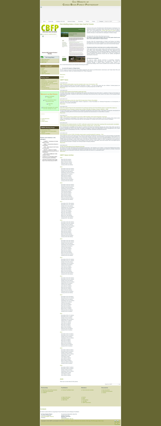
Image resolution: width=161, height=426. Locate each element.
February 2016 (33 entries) (67, 235)
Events (43, 68)
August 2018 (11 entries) (66, 190)
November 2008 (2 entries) (67, 368)
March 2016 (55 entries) (66, 234)
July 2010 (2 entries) (65, 339)
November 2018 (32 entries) (67, 186)
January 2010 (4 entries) (66, 346)
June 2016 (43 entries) (66, 230)
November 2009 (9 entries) (67, 351)
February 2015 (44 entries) (67, 254)
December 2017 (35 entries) (67, 203)
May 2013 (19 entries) (66, 287)
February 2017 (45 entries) (67, 216)
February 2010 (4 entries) (67, 344)
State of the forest (45, 59)
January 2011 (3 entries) (66, 330)
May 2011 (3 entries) (65, 324)
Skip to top (100, 420)
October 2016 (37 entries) (67, 224)
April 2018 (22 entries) (66, 195)
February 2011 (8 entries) (67, 328)
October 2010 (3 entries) (66, 336)
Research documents (107, 391)
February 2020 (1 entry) (66, 163)
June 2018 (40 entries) (66, 192)
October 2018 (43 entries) (67, 187)
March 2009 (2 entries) (66, 360)
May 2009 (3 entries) (66, 359)
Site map (88, 420)
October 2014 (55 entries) (67, 262)
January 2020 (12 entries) (67, 164)
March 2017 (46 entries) (66, 215)
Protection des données (80, 420)
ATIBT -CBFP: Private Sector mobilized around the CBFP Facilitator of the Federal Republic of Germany (83, 116)
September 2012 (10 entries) (67, 300)
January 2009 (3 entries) (66, 363)
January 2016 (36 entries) (67, 236)
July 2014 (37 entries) (66, 266)
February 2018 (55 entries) (67, 198)
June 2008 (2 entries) (66, 375)
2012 (61, 294)
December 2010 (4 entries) (67, 333)
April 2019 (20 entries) (66, 176)
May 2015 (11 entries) (66, 250)
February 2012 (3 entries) (67, 310)
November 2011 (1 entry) (66, 316)
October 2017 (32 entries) (67, 206)
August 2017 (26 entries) (66, 208)
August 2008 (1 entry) (66, 372)
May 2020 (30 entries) (66, 159)
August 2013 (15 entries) (66, 283)
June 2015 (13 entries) (66, 248)
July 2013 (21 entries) (66, 284)
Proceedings (44, 71)
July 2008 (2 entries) (65, 373)
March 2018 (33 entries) (66, 196)
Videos (43, 120)
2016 (61, 220)
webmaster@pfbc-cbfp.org (67, 418)
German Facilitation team (68, 390)
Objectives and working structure (49, 390)
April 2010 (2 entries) (66, 342)
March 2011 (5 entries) (66, 327)
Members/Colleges (71, 21)
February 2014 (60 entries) (67, 272)
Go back (62, 77)
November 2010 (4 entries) (67, 335)
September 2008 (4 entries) (67, 371)
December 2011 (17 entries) (67, 315)
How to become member (88, 390)
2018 (61, 183)
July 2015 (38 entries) (66, 247)
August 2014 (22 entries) (66, 264)
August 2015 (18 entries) (66, 246)
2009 (61, 348)
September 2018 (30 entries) (67, 188)
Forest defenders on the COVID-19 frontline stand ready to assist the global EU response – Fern (81, 134)
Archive (104, 392)
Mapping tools (45, 61)
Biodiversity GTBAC (46, 129)
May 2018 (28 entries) (66, 194)
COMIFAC (44, 392)
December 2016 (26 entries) (67, 222)
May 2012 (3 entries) (66, 306)
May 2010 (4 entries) (66, 340)
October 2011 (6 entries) (66, 318)
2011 (61, 313)
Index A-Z (44, 86)
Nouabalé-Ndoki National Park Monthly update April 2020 (73, 91)
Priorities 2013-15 (46, 85)
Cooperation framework (47, 391)
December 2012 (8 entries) (67, 296)
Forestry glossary (45, 87)
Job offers (44, 72)
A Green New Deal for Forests (109, 30)
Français (101, 21)
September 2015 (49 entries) (67, 244)
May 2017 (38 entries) (66, 212)
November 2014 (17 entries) (67, 260)
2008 (61, 365)
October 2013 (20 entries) (67, 280)
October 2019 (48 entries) (67, 171)
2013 (61, 276)
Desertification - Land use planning (49, 83)
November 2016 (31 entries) (67, 223)
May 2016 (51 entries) (66, 231)
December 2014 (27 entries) (67, 259)
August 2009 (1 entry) (66, 355)
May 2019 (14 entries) (66, 175)
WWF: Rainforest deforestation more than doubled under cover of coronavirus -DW (78, 84)
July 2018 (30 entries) (66, 191)
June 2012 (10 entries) (66, 304)
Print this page (94, 420)
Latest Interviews (45, 118)
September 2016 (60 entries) (67, 226)
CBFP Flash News (46, 73)
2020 (61, 157)
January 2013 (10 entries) (67, 292)
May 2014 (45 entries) (66, 268)
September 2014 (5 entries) (67, 263)
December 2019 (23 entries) (67, 168)
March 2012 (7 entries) (66, 308)
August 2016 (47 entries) (66, 227)
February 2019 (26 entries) (67, 179)
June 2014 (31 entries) (66, 267)
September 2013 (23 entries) (67, 282)
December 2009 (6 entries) (67, 349)
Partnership (50, 21)
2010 (61, 332)
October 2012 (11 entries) (67, 299)
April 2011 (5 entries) (66, 326)
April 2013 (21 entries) (66, 288)
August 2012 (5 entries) (66, 302)
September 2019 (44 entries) (67, 172)
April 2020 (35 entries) (66, 160)
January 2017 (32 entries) (67, 218)
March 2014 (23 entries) (66, 271)
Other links (44, 62)
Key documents (106, 390)
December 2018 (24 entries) (67, 184)
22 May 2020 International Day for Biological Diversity (72, 146)
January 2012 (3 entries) (66, 311)
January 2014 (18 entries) (67, 274)
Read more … (63, 87)
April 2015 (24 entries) (66, 251)
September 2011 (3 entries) (67, 319)
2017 (61, 201)
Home (44, 21)
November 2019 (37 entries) (67, 170)
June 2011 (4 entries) (66, 323)
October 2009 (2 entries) (66, 352)
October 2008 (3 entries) (66, 369)
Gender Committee (46, 133)
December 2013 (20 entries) (67, 278)
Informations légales (69, 420)
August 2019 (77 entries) (66, 174)
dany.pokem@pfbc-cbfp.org (47, 416)
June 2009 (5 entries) (66, 357)
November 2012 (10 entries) (67, 298)
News (43, 69)
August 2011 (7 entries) (66, 320)
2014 (61, 257)
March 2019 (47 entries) (66, 178)
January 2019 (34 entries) (67, 180)
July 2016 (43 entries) (66, 228)
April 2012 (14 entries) (66, 307)
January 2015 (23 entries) (67, 255)
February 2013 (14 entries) (67, 291)
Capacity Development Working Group (50, 89)
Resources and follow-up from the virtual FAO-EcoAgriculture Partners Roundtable (78, 100)
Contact (93, 21)
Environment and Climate (47, 82)
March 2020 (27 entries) (66, 162)
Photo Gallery (45, 121)
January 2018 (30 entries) (67, 199)
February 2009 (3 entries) (67, 362)
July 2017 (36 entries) (66, 210)
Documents (80, 21)
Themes (87, 21)
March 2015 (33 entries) (66, 252)
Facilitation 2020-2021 (60, 21)
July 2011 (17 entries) (66, 322)
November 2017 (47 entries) (67, 204)
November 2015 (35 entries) (67, 242)
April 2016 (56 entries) (66, 232)
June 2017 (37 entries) (66, 211)
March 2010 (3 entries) (66, 343)
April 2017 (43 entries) (66, 214)
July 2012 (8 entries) (65, 303)
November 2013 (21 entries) (67, 279)
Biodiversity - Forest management (49, 81)
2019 (61, 167)
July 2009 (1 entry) (65, 356)
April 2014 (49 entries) (66, 270)
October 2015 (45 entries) (67, 243)
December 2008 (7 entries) (67, 367)
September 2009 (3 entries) (67, 353)
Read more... (63, 74)
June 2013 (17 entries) (66, 286)
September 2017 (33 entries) (67, 207)
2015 (61, 238)
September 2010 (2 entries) (67, 338)
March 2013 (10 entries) (66, 290)
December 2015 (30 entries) (67, 240)
